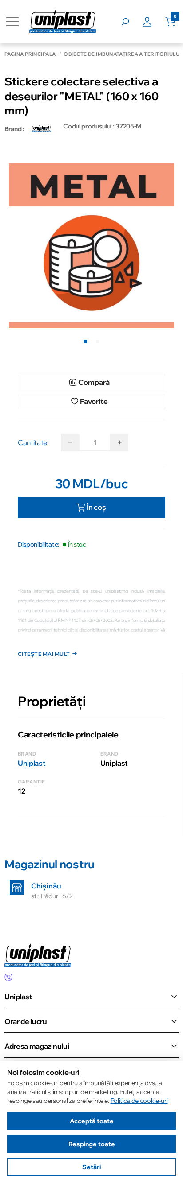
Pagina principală (30, 54)
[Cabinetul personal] (154, 22)
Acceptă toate (92, 1121)
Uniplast (31, 763)
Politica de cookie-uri (139, 1101)
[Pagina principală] (62, 21)
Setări (91, 1167)
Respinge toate (91, 1144)
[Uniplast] (41, 129)
